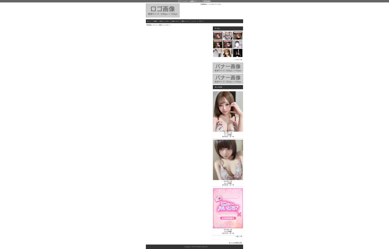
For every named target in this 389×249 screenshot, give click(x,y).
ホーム (149, 21)
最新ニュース (185, 21)
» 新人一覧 (239, 236)
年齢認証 (149, 25)
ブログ (200, 21)
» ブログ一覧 (238, 59)
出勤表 (155, 21)
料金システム (175, 21)
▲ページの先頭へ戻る (235, 242)
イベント (193, 21)
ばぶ (225, 183)
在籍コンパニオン (164, 21)
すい (225, 135)
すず (225, 231)
